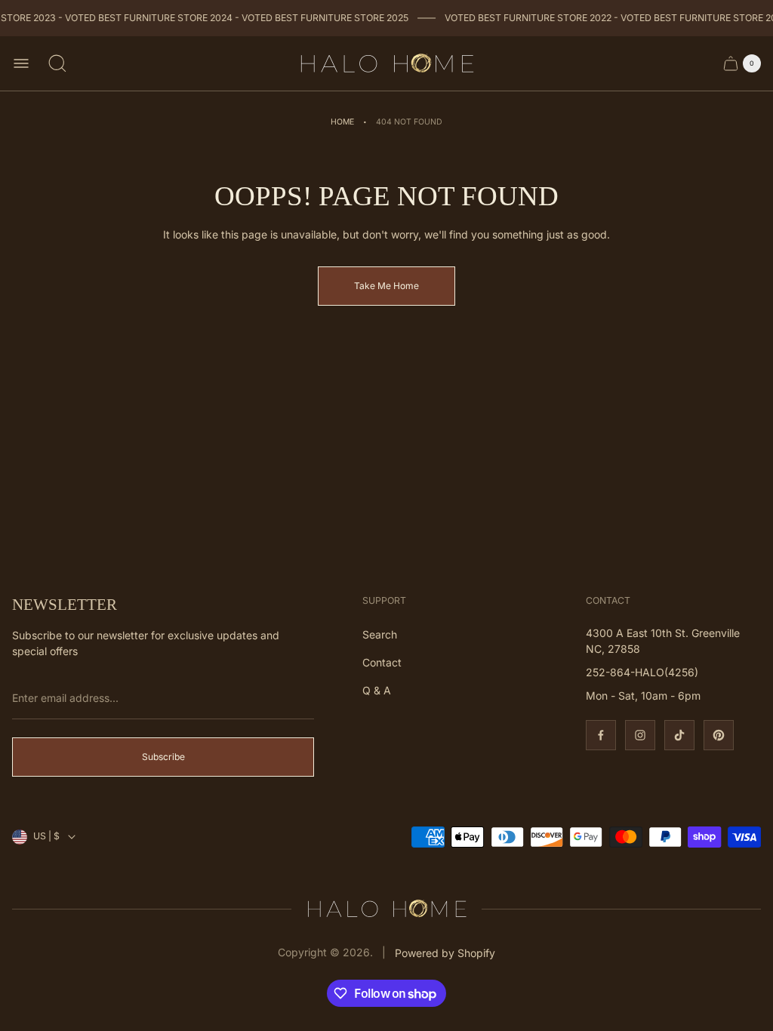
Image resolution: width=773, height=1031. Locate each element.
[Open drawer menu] (21, 63)
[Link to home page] (386, 908)
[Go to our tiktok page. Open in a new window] (679, 735)
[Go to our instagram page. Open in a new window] (640, 735)
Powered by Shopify (445, 952)
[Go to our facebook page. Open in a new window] (601, 735)
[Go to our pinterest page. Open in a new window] (719, 735)
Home (342, 122)
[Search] (57, 63)
